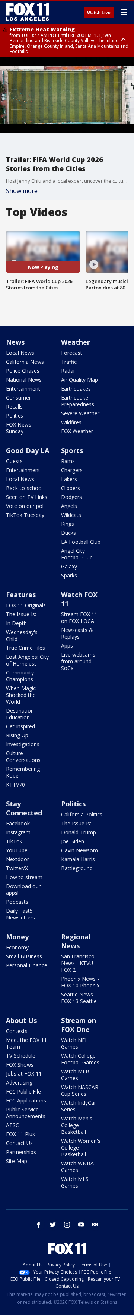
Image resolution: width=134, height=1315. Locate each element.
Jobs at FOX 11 (24, 1073)
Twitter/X (17, 868)
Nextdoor (17, 859)
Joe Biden (72, 841)
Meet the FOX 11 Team (26, 1043)
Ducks (68, 532)
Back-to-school (24, 487)
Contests (17, 1031)
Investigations (22, 744)
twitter (53, 1225)
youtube (81, 1225)
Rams (68, 461)
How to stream (24, 877)
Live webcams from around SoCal (78, 661)
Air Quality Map (79, 379)
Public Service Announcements (25, 1113)
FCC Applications (26, 1100)
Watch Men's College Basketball (76, 1125)
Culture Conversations (23, 756)
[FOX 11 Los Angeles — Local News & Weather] (27, 12)
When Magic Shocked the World (21, 695)
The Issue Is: (21, 614)
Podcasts (17, 901)
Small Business (24, 956)
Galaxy (69, 566)
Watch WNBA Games (77, 1166)
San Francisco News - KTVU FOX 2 (78, 963)
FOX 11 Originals (26, 605)
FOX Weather (77, 431)
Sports (72, 450)
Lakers (69, 479)
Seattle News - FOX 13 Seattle (79, 998)
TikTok (14, 841)
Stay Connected (24, 808)
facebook (39, 1225)
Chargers (72, 470)
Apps (67, 645)
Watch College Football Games (80, 1059)
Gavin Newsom (79, 850)
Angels (69, 505)
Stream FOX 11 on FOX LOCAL (79, 617)
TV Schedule (20, 1055)
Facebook (18, 823)
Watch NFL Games (74, 1043)
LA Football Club (80, 541)
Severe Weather (80, 413)
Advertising (19, 1082)
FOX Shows (20, 1064)
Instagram (18, 832)
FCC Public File (23, 1091)
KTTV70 (15, 784)
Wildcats (71, 514)
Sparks (69, 575)
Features (21, 594)
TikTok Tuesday (25, 514)
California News (25, 361)
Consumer (18, 397)
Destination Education (20, 714)
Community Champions (20, 676)
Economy (17, 947)
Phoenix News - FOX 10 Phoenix (80, 982)
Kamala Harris (78, 859)
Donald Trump (78, 832)
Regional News (75, 941)
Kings (67, 523)
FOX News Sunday (18, 428)
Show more (22, 191)
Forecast (71, 352)
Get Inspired (20, 726)
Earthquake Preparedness (77, 401)
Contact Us (19, 1143)
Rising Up (17, 735)
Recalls (14, 406)
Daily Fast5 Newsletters (20, 914)
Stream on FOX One (78, 1025)
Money (17, 936)
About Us (21, 1020)
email (95, 1225)
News (15, 342)
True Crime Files (25, 647)
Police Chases (22, 370)
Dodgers (71, 496)
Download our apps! (23, 889)
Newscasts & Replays (77, 633)
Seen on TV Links (26, 496)
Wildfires (71, 422)
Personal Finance (26, 965)
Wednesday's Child (22, 635)
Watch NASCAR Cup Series (79, 1090)
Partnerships (21, 1152)
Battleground (77, 868)
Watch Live (99, 12)
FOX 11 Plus (20, 1134)
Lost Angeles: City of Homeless (27, 660)
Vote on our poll (25, 505)
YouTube (17, 850)
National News (24, 379)
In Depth (16, 623)
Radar (68, 370)
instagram (67, 1225)
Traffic (69, 361)
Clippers (70, 487)
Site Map (16, 1160)
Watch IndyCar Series (78, 1106)
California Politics (81, 814)
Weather (75, 342)
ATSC (12, 1125)
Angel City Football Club (77, 554)
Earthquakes (76, 388)
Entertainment (23, 388)
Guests (14, 461)
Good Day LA (27, 450)
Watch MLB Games (75, 1075)
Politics (14, 415)
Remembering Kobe (23, 772)
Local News (20, 352)
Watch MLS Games (75, 1182)
